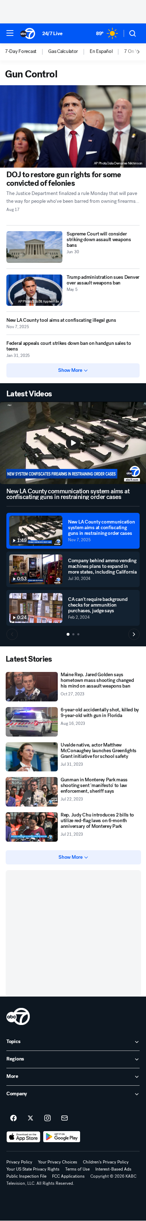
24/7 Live (52, 33)
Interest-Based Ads (113, 1169)
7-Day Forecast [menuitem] (20, 51)
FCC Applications (68, 1176)
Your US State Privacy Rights (33, 1169)
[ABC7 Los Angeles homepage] (27, 33)
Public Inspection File (26, 1176)
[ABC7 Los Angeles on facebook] (13, 1118)
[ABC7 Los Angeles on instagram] (47, 1118)
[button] (9, 33)
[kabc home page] (18, 1016)
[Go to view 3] (78, 634)
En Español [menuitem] (101, 51)
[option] (26, 52)
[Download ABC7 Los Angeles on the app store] (23, 1137)
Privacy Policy (19, 1162)
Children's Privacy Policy (106, 1162)
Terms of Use (77, 1169)
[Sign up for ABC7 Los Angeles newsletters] (64, 1118)
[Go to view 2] (73, 634)
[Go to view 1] (68, 634)
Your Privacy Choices (57, 1162)
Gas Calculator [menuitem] (63, 51)
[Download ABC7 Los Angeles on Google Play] (61, 1137)
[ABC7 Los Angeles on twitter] (30, 1118)
